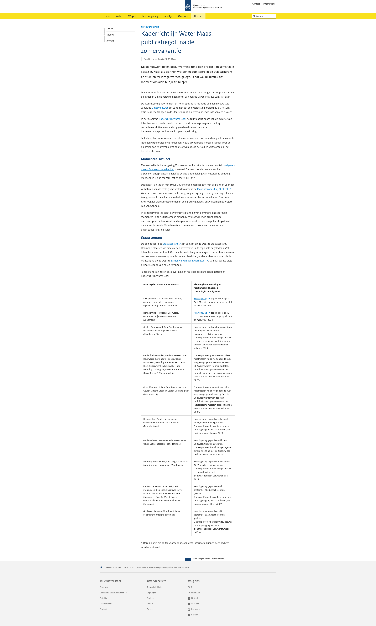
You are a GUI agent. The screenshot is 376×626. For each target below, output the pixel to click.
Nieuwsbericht (150, 27)
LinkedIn (195, 598)
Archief (110, 41)
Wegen (132, 16)
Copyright (151, 592)
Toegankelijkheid (154, 587)
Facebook (195, 592)
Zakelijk (168, 16)
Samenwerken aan (188, 260)
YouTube (195, 603)
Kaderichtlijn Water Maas (172, 118)
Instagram (195, 609)
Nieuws (198, 16)
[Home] (101, 567)
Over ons (183, 16)
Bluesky (194, 614)
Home (106, 16)
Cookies (150, 598)
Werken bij (112, 592)
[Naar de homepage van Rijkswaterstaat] (204, 6)
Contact (256, 3)
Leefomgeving (150, 16)
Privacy (150, 603)
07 (133, 567)
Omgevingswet (160, 107)
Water (119, 16)
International (269, 3)
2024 (126, 567)
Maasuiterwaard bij (213, 189)
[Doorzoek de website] (254, 16)
